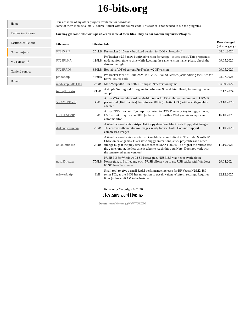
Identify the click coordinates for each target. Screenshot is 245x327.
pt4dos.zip (63, 77)
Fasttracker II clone (23, 43)
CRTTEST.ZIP (65, 115)
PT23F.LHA (64, 60)
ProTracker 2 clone (23, 33)
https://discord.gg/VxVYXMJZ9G (127, 203)
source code (179, 56)
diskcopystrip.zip (67, 128)
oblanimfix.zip (65, 145)
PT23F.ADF (63, 69)
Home (14, 23)
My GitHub (18, 62)
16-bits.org (123, 8)
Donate (15, 81)
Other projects (20, 52)
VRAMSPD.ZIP (66, 102)
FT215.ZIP (63, 51)
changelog (174, 51)
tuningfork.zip (65, 91)
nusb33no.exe (65, 161)
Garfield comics (21, 71)
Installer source (123, 165)
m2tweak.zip (64, 174)
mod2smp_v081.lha (69, 84)
